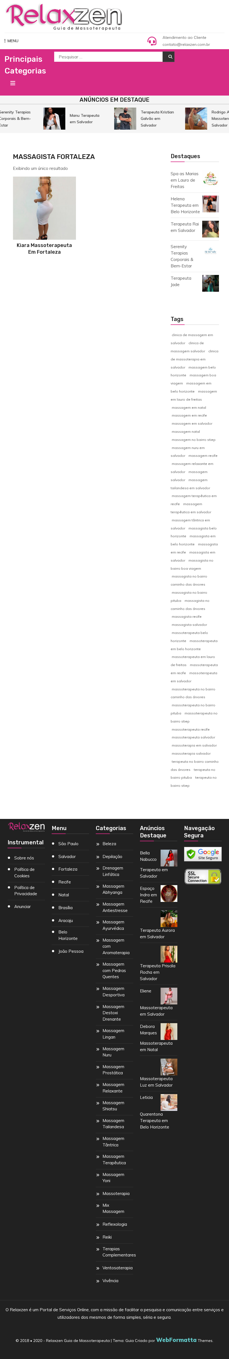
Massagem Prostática (113, 1070)
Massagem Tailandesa (113, 1124)
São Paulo (68, 843)
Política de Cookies (24, 872)
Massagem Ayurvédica (113, 925)
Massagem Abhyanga (113, 889)
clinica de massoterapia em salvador (194, 359)
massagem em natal (189, 407)
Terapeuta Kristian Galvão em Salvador (154, 119)
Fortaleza (67, 869)
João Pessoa (71, 951)
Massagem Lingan (113, 1034)
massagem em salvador (192, 423)
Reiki (107, 1237)
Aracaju (65, 920)
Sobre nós (24, 858)
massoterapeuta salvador (193, 737)
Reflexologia (114, 1224)
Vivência (110, 1280)
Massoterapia (116, 1193)
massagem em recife (189, 415)
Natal (63, 894)
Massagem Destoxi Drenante (113, 1013)
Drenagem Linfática (112, 871)
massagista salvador (189, 625)
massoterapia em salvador (194, 745)
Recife (64, 882)
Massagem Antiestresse (115, 907)
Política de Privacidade (25, 891)
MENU (13, 40)
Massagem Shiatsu (113, 1106)
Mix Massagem (113, 1208)
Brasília (65, 907)
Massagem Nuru (113, 1052)
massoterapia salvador (191, 753)
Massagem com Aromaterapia (116, 946)
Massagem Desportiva (113, 991)
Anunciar (22, 906)
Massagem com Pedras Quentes (114, 970)
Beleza (109, 843)
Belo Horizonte (68, 935)
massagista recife (187, 616)
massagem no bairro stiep (194, 440)
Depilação (112, 856)
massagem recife (203, 455)
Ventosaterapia (117, 1267)
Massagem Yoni (113, 1178)
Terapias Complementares (119, 1252)
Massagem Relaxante (113, 1088)
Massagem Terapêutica (114, 1159)
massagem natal (186, 431)
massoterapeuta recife (191, 729)
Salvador (67, 856)
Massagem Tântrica (113, 1141)
